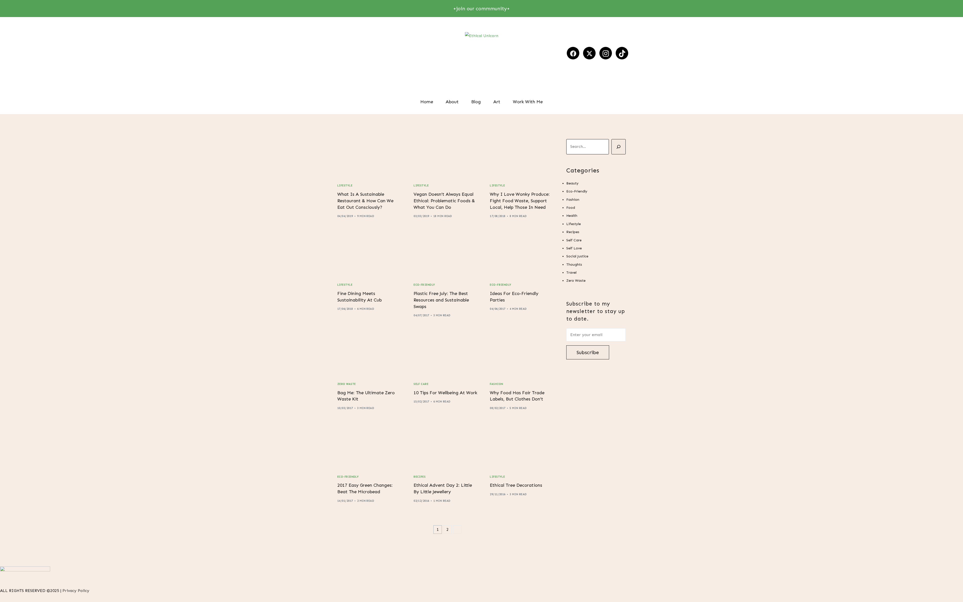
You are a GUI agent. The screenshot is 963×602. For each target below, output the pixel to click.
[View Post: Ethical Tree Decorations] (521, 448)
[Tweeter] (589, 53)
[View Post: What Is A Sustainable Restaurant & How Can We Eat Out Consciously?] (369, 157)
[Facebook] (573, 53)
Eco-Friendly (424, 284)
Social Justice (577, 256)
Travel (571, 272)
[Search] (618, 146)
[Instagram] (605, 53)
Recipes (420, 476)
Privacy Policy (76, 590)
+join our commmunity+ (481, 8)
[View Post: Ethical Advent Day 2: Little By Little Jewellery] (445, 448)
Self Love (574, 248)
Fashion (496, 384)
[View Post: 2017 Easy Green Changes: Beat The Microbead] (369, 448)
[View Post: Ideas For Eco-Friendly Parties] (521, 256)
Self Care (421, 384)
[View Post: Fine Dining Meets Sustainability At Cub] (369, 256)
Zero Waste (346, 384)
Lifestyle (344, 185)
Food (570, 208)
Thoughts (574, 264)
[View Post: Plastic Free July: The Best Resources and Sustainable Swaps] (445, 256)
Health (571, 216)
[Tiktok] (622, 53)
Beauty (572, 183)
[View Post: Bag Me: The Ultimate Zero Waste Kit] (369, 355)
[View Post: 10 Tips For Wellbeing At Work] (445, 355)
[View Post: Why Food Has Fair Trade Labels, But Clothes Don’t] (521, 355)
